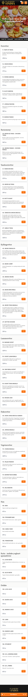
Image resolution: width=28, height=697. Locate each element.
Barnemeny (10, 39)
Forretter (3, 39)
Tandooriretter (18, 39)
